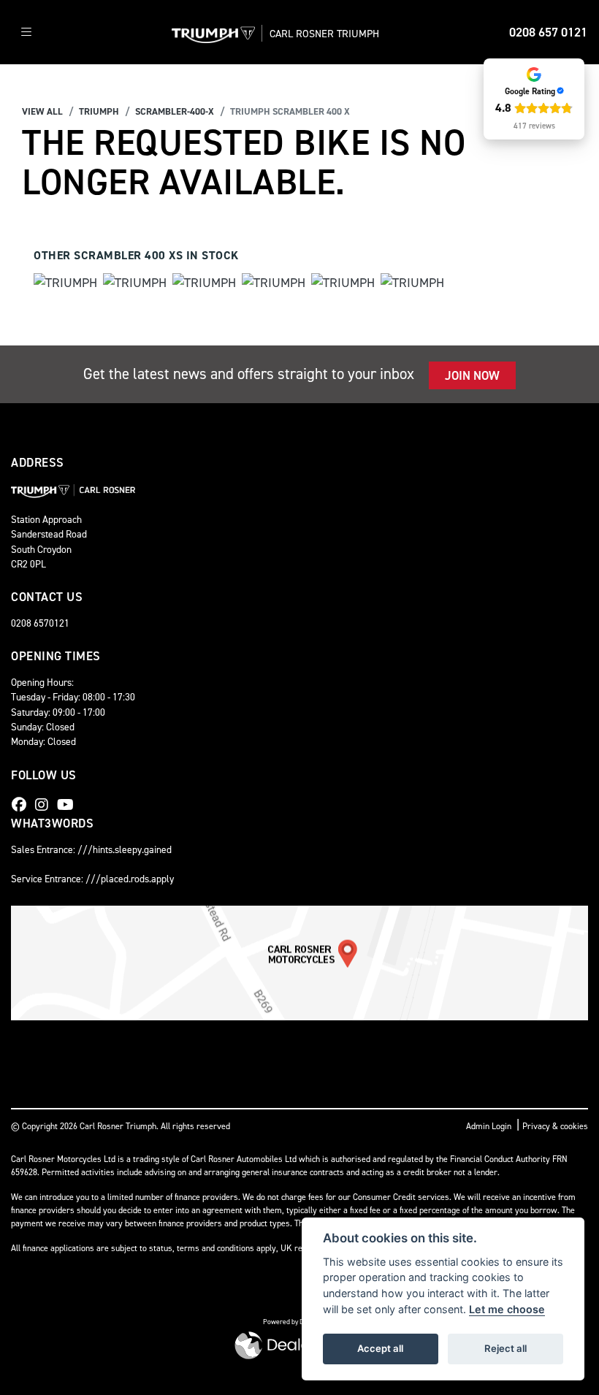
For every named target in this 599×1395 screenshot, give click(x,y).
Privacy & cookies (555, 1126)
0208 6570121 (40, 623)
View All (42, 111)
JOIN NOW (472, 375)
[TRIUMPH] (65, 285)
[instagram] (45, 805)
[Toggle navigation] (26, 32)
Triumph (99, 111)
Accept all (380, 1348)
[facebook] (22, 805)
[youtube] (69, 805)
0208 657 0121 (548, 32)
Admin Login (488, 1126)
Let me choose (507, 1309)
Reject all (505, 1348)
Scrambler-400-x (174, 111)
